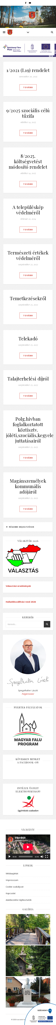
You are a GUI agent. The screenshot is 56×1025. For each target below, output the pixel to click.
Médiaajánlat (12, 873)
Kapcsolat (11, 893)
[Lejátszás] (9, 856)
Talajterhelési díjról (28, 378)
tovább (28, 87)
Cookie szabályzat (15, 886)
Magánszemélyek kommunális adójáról (28, 486)
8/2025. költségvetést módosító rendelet (28, 161)
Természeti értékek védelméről (28, 255)
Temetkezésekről (28, 298)
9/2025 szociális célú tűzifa (28, 113)
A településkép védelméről (28, 210)
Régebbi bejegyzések (21, 527)
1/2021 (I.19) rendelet (28, 70)
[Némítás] (41, 856)
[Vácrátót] (10, 32)
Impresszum (12, 880)
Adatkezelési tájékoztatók (18, 899)
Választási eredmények (18, 585)
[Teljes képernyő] (46, 856)
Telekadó (28, 338)
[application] (28, 846)
